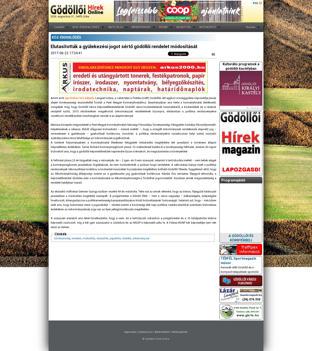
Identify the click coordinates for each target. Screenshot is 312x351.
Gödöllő (59, 27)
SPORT (163, 27)
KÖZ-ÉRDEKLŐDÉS (86, 27)
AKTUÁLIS (115, 27)
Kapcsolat (130, 332)
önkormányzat (140, 238)
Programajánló (233, 180)
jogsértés (115, 238)
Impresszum (145, 332)
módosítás (89, 238)
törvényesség (62, 238)
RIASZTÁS (184, 27)
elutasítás (102, 238)
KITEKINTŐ (208, 27)
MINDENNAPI (141, 27)
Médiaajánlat (180, 332)
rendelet (76, 238)
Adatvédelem (162, 332)
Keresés (250, 27)
